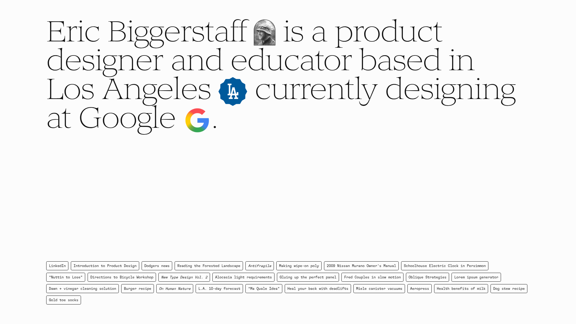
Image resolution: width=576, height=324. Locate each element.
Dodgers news (157, 266)
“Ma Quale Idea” (264, 288)
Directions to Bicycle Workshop (121, 277)
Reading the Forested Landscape (208, 266)
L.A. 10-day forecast (219, 288)
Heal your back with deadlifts (317, 288)
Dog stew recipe (509, 288)
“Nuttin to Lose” (65, 277)
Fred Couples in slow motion (372, 277)
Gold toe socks (63, 300)
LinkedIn (57, 266)
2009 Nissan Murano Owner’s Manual (361, 266)
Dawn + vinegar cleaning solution (82, 288)
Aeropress (419, 288)
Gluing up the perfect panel (308, 277)
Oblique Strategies (427, 277)
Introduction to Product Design (105, 266)
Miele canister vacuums (379, 288)
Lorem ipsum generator (476, 277)
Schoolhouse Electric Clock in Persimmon (445, 266)
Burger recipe (137, 288)
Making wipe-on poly (299, 266)
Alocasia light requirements (243, 277)
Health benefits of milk (461, 288)
